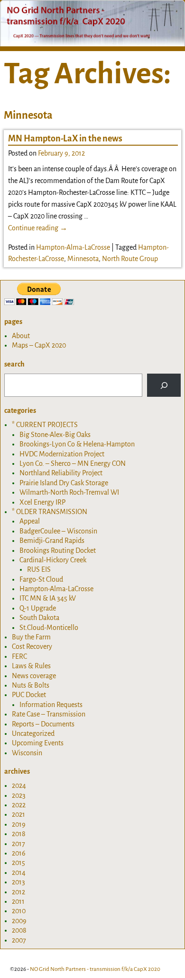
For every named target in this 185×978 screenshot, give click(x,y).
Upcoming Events (38, 743)
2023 (19, 795)
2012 (18, 892)
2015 (18, 862)
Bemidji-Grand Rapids (51, 540)
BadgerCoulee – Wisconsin (58, 531)
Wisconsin (27, 753)
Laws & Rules (31, 666)
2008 (19, 930)
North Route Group (130, 258)
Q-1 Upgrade (37, 608)
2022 (19, 805)
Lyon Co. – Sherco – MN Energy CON (72, 463)
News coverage (34, 676)
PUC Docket (29, 695)
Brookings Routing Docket (57, 550)
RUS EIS (39, 569)
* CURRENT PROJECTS (45, 424)
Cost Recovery (32, 646)
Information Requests (51, 704)
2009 (19, 921)
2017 (18, 843)
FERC (19, 656)
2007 (19, 940)
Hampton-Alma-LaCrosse (73, 247)
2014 (19, 872)
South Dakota (39, 617)
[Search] (164, 385)
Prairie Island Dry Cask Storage (63, 483)
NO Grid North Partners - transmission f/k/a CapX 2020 (95, 969)
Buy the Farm (31, 637)
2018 (19, 834)
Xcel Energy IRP (42, 502)
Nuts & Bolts (30, 685)
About (21, 336)
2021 (18, 814)
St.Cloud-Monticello (48, 627)
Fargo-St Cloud (41, 579)
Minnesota (83, 258)
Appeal (29, 521)
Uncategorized (33, 733)
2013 (18, 882)
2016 (19, 853)
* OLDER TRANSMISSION (49, 511)
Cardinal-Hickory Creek (52, 560)
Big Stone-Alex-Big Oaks (55, 434)
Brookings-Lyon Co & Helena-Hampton (77, 444)
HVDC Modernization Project (61, 454)
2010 (19, 911)
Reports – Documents (43, 724)
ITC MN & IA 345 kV (47, 598)
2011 (18, 901)
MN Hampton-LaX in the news (65, 138)
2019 (19, 824)
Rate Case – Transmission (48, 714)
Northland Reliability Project (60, 473)
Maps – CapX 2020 (39, 345)
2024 (19, 785)
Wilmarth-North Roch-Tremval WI (69, 492)
